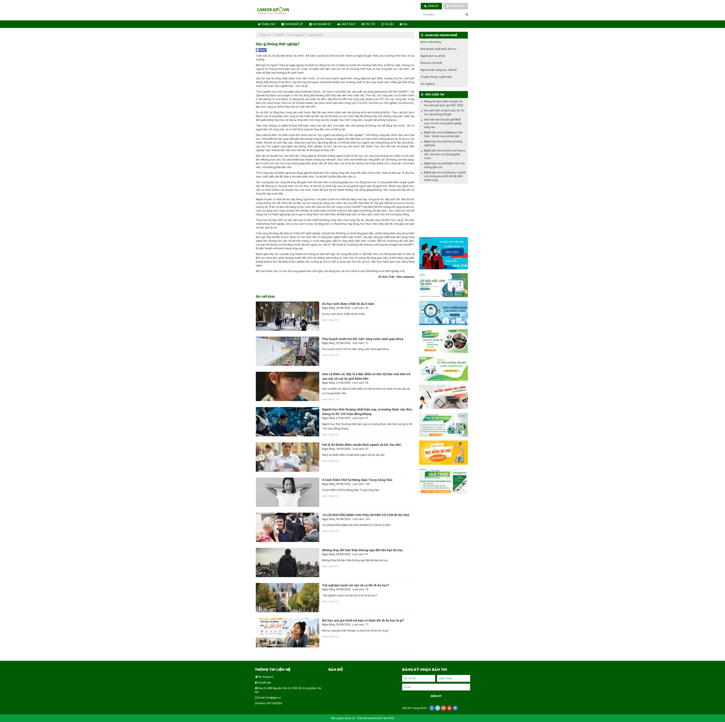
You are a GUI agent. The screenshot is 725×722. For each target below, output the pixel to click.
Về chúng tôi (265, 676)
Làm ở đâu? (348, 24)
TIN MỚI (279, 34)
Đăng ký (433, 6)
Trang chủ (267, 24)
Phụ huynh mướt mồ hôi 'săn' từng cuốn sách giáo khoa (362, 339)
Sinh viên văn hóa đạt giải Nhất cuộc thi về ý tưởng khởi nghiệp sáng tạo (443, 123)
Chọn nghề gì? (293, 24)
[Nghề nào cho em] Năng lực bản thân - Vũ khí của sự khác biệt (443, 134)
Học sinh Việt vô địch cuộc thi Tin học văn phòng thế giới (444, 112)
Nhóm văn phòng (431, 41)
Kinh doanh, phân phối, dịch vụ (438, 48)
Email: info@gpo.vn (269, 697)
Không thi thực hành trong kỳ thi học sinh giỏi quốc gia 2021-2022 (443, 103)
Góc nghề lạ (428, 83)
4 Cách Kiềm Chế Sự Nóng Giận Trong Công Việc (357, 480)
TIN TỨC (370, 24)
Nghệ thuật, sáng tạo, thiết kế (439, 69)
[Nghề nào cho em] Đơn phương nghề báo (443, 143)
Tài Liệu (389, 24)
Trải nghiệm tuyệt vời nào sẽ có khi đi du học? (355, 585)
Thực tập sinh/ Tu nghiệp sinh (305, 34)
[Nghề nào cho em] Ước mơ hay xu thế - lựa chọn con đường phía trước (444, 154)
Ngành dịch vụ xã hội (433, 55)
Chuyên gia (264, 682)
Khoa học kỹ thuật (431, 62)
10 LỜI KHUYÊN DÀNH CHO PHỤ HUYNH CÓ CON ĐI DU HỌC (366, 515)
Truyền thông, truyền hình (436, 76)
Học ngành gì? (321, 24)
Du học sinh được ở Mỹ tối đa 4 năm (348, 304)
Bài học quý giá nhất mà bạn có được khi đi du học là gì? (363, 620)
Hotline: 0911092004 (269, 703)
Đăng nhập (457, 6)
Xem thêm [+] (330, 320)
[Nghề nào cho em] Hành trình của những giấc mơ (444, 165)
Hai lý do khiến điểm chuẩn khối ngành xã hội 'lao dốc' (362, 445)
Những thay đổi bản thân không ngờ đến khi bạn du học (362, 550)
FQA (404, 24)
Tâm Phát (388, 718)
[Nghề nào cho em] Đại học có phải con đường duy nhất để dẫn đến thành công (444, 176)
